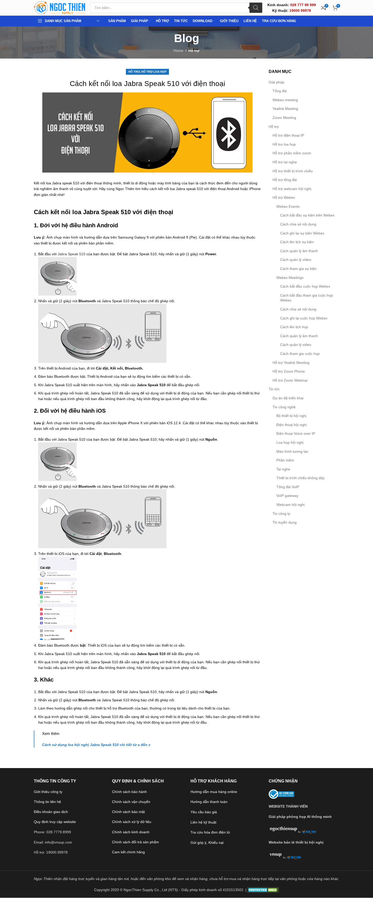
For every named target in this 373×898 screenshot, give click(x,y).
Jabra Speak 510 (71, 254)
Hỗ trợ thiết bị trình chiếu (293, 171)
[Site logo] (59, 7)
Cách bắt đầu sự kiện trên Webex (307, 215)
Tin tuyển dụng (285, 522)
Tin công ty (281, 514)
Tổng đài (280, 91)
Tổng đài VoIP (287, 487)
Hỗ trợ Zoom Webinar (290, 380)
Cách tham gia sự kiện (298, 269)
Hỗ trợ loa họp (153, 71)
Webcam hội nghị (290, 505)
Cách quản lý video (295, 260)
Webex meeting (285, 100)
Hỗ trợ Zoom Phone (289, 371)
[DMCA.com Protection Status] (263, 890)
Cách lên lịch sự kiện (297, 242)
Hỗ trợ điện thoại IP (288, 135)
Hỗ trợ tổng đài (285, 180)
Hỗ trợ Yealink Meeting (291, 363)
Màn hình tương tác (292, 451)
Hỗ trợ (193, 51)
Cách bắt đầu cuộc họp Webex (305, 286)
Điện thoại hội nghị (291, 425)
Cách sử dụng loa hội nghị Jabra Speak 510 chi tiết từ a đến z (96, 745)
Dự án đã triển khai (288, 398)
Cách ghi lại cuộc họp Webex (303, 318)
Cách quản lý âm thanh (299, 251)
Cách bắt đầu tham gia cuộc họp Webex (306, 298)
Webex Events (288, 206)
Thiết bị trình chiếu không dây (300, 478)
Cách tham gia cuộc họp (300, 354)
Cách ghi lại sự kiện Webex (302, 233)
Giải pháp (276, 82)
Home (178, 51)
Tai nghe (283, 469)
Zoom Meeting (284, 118)
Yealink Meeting (285, 109)
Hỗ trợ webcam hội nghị (292, 189)
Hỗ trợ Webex (284, 197)
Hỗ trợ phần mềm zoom (292, 153)
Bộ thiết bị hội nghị (291, 416)
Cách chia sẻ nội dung (298, 224)
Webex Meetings (290, 278)
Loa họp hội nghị (290, 442)
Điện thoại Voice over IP (295, 433)
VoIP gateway (287, 496)
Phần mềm (285, 460)
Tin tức (274, 389)
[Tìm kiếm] (255, 8)
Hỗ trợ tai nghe (285, 162)
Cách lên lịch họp (294, 327)
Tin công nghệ (284, 407)
